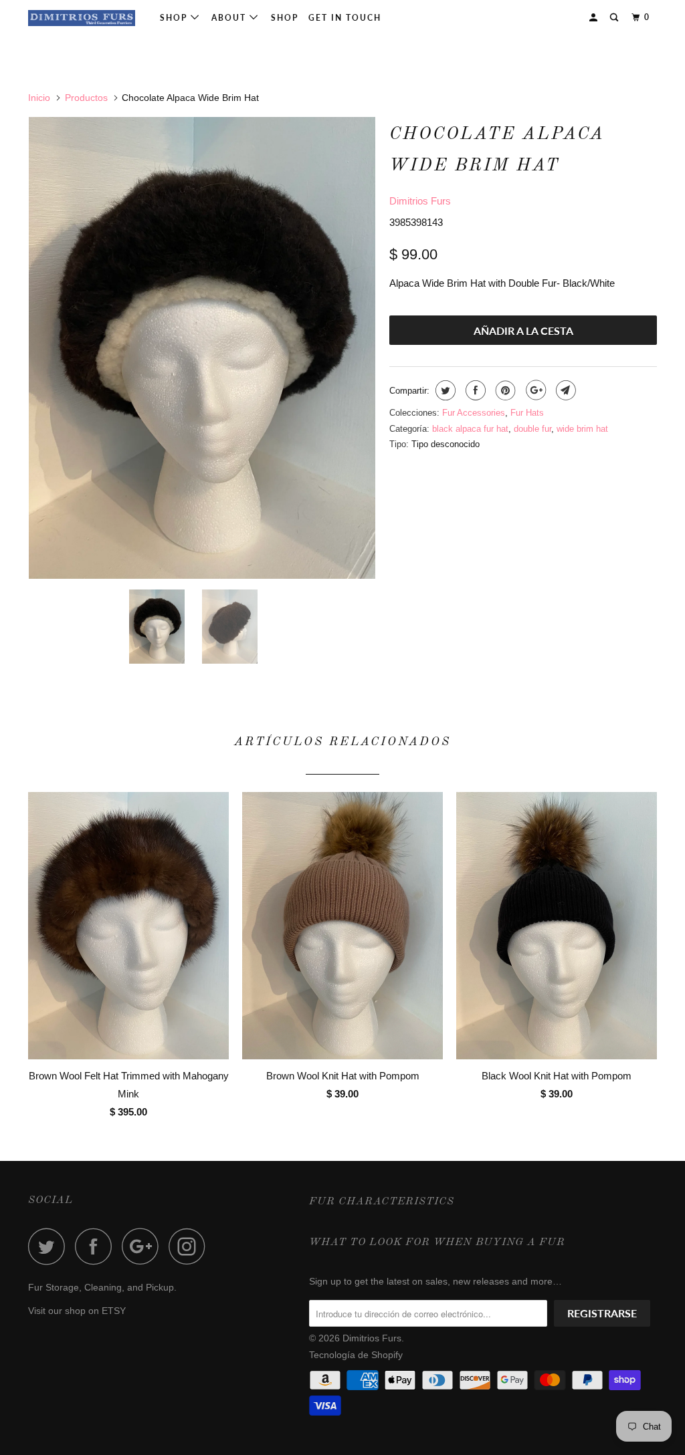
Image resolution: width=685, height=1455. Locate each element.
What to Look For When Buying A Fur (437, 1242)
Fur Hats (527, 413)
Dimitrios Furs (420, 201)
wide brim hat (582, 429)
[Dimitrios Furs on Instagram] (191, 1246)
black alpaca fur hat (470, 429)
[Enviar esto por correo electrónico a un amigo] (564, 390)
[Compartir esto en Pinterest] (504, 390)
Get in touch (344, 18)
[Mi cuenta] (595, 18)
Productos (86, 97)
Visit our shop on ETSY (77, 1310)
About (230, 18)
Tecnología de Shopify (356, 1354)
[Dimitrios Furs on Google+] (144, 1246)
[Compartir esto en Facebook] (474, 390)
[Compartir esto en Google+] (534, 390)
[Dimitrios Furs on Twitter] (50, 1246)
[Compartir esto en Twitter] (444, 390)
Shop (175, 18)
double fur (532, 429)
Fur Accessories (473, 413)
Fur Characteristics (381, 1201)
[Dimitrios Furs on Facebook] (97, 1246)
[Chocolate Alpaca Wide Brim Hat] (202, 347)
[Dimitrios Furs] (81, 18)
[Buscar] (615, 18)
